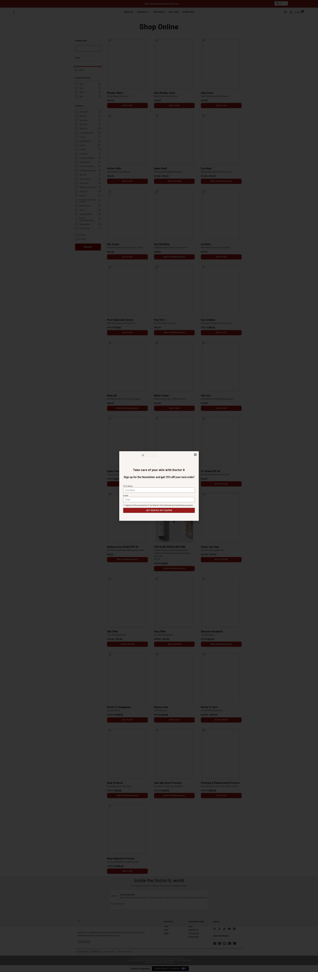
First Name (128, 486)
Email (125, 495)
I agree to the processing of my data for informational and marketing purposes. (159, 505)
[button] (195, 455)
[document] (159, 486)
